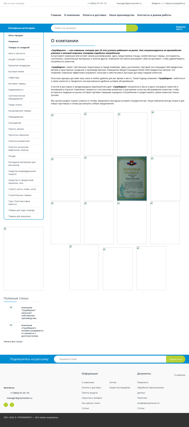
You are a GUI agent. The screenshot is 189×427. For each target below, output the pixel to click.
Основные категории (21, 28)
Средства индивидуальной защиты (22, 172)
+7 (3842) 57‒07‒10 (96, 3)
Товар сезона (15, 104)
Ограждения (14, 122)
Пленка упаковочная (19, 141)
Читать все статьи (13, 341)
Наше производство (121, 15)
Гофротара (13, 77)
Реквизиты (142, 382)
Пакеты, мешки (16, 128)
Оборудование (15, 116)
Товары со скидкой (18, 47)
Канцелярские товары (19, 110)
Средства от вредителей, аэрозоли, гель (21, 181)
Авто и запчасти (16, 53)
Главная (56, 15)
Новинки (13, 41)
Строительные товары (19, 195)
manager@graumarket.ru (129, 3)
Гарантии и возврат (92, 397)
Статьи (85, 408)
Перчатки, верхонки (18, 135)
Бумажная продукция (19, 65)
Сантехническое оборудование (16, 97)
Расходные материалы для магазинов (22, 163)
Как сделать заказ (91, 403)
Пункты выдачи (90, 392)
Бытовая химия (16, 71)
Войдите (156, 3)
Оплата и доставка (94, 15)
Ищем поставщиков (120, 387)
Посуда (12, 156)
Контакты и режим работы (154, 15)
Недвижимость (15, 89)
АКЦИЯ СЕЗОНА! (16, 59)
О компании (72, 15)
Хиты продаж (15, 35)
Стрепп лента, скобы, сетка (22, 189)
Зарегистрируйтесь (175, 3)
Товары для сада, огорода (21, 210)
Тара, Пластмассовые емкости (19, 203)
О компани (179, 375)
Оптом (113, 382)
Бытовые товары (17, 83)
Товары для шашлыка (19, 216)
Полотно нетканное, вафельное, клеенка (18, 148)
